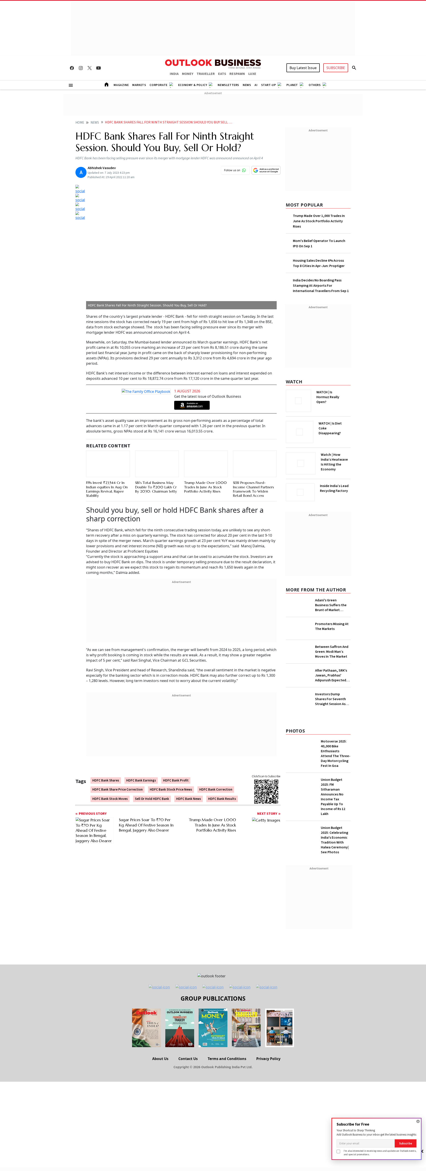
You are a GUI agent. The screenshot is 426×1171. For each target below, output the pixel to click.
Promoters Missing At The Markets (332, 625)
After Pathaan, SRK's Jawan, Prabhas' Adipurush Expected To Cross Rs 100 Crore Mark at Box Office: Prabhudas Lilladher (331, 688)
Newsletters (228, 85)
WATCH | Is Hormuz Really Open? (335, 394)
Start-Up (268, 85)
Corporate (158, 85)
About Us (160, 1122)
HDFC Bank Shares (105, 771)
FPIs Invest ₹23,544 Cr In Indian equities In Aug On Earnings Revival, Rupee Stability (107, 478)
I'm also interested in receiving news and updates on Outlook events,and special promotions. (380, 1152)
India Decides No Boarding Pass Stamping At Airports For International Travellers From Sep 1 (321, 285)
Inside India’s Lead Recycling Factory (335, 488)
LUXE (252, 73)
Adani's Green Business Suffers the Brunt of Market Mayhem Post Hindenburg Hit (331, 603)
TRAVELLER (206, 73)
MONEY (187, 73)
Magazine (121, 85)
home (79, 122)
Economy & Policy (192, 85)
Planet (292, 85)
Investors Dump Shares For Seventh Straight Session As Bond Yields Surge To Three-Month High (331, 729)
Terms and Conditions (227, 1122)
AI (255, 85)
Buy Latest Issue (303, 67)
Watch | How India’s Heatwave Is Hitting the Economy (334, 464)
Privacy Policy (268, 1122)
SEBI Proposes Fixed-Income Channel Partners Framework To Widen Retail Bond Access (253, 478)
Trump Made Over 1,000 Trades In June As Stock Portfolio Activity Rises (205, 471)
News (247, 85)
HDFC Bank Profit (176, 771)
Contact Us (188, 1122)
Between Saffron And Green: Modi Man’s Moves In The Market (331, 658)
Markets (139, 85)
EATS (222, 73)
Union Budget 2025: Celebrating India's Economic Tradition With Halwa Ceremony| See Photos (335, 903)
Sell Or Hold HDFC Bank (152, 789)
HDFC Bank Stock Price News (171, 780)
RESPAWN (237, 73)
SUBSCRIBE (335, 67)
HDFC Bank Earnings (141, 771)
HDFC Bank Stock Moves (110, 789)
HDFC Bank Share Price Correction (117, 780)
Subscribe (405, 1143)
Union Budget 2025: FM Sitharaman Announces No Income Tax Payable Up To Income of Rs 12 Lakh (333, 860)
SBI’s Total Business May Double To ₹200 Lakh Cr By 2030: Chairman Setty (156, 481)
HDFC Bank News (188, 789)
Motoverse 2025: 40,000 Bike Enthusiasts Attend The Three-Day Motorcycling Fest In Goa (335, 817)
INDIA (174, 73)
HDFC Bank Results (222, 789)
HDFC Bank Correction (215, 780)
